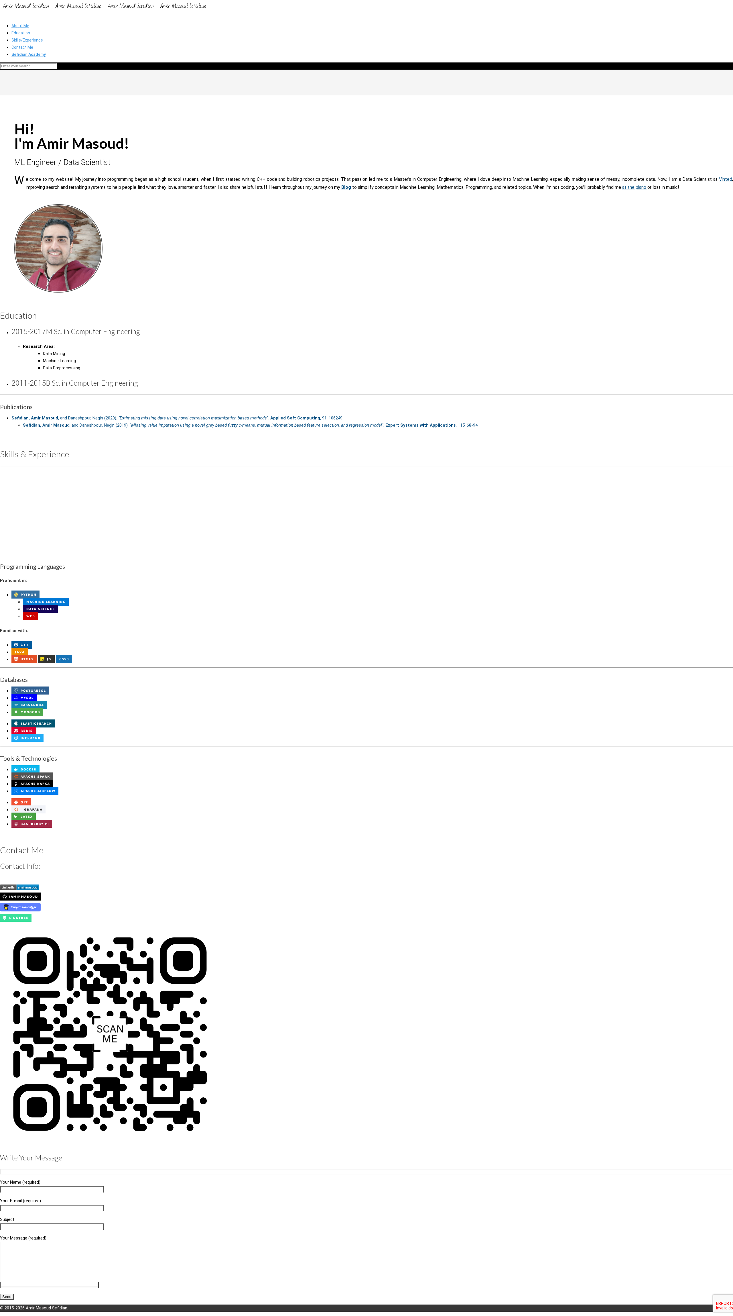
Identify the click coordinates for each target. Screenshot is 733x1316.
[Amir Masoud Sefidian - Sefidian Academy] (105, 9)
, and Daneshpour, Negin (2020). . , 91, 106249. (177, 418)
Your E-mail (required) (20, 1200)
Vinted (725, 179)
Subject (7, 1219)
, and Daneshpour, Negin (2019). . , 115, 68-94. (250, 425)
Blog (346, 187)
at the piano (634, 187)
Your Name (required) (20, 1182)
